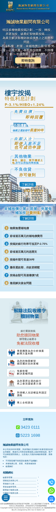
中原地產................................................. (20, 496)
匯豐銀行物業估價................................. (20, 489)
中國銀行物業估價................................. (20, 493)
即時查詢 (28, 60)
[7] (51, 491)
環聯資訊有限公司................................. (20, 480)
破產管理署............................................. (20, 477)
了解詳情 (28, 184)
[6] (51, 499)
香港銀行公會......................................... (20, 483)
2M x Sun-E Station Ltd (36, 509)
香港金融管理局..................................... (20, 486)
